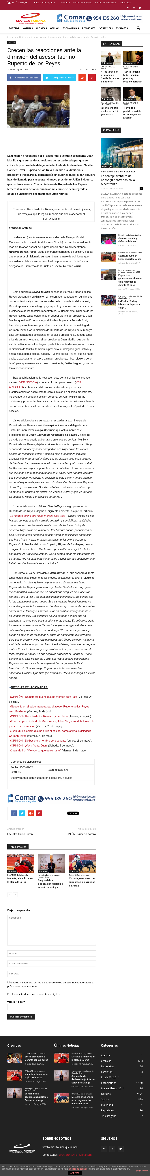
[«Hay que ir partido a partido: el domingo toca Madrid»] (133, 94)
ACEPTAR (75, 1173)
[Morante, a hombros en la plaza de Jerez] (20, 863)
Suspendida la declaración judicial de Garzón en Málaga (50, 884)
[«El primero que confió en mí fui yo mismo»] (111, 94)
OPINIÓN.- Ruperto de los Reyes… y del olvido (39, 716)
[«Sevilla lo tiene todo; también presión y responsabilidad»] (133, 58)
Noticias (27, 28)
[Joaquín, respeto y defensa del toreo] (108, 239)
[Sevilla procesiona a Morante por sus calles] (14, 1058)
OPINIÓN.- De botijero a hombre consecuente (38, 740)
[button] (138, 28)
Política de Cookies (82, 2)
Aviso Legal (125, 2)
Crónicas (41, 28)
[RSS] (134, 7)
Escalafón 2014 (110, 1077)
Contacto (65, 2)
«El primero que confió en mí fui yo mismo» (109, 111)
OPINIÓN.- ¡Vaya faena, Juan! (29, 745)
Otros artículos (18, 846)
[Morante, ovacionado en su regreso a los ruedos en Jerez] (82, 863)
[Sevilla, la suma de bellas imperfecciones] (108, 257)
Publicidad (107, 1105)
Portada (14, 28)
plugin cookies (142, 1171)
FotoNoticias (71, 28)
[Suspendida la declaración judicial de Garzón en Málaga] (51, 863)
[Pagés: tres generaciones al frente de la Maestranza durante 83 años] (108, 274)
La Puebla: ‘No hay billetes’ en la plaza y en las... (129, 304)
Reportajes (88, 28)
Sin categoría (108, 1116)
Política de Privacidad (105, 2)
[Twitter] (140, 7)
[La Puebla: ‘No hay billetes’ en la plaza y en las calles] (108, 300)
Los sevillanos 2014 (112, 1088)
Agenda (105, 1055)
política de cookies (78, 1169)
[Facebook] (128, 7)
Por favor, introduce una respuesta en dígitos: (33, 994)
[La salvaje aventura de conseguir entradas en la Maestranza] (122, 153)
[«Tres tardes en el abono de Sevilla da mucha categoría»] (111, 58)
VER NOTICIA (28, 382)
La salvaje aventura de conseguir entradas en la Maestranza (118, 180)
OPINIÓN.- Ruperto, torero (80, 834)
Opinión (54, 28)
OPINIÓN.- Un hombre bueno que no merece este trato (44, 696)
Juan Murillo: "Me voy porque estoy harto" (36, 750)
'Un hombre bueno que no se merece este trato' (37, 515)
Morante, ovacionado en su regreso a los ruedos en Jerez (82, 882)
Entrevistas (105, 28)
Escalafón (122, 28)
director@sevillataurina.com (75, 1154)
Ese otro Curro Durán (20, 834)
